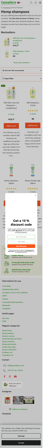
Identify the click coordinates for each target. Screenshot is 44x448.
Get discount (21, 246)
